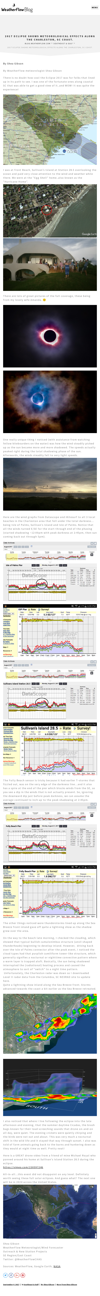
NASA (57, 1266)
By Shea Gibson (13, 63)
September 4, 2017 (11, 1284)
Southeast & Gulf (31, 1284)
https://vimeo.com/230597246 (23, 1167)
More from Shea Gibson (67, 1284)
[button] (95, 7)
